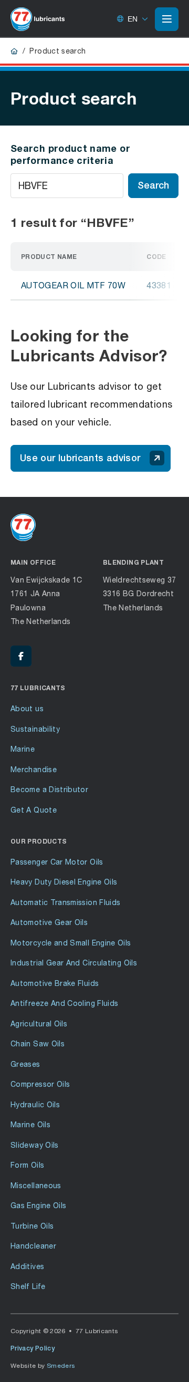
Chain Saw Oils (37, 1043)
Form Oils (27, 1164)
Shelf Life (28, 1286)
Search (153, 185)
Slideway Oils (34, 1144)
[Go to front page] (37, 19)
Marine (22, 748)
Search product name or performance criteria (70, 154)
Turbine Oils (32, 1225)
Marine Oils (30, 1124)
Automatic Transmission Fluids (65, 902)
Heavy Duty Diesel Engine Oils (63, 881)
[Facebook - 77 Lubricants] (21, 656)
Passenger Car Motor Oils (56, 861)
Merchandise (33, 769)
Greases (25, 1063)
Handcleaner (33, 1245)
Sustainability (35, 728)
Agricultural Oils (38, 1023)
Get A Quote (33, 809)
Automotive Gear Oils (49, 922)
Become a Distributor (49, 789)
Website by (43, 1365)
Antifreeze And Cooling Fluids (64, 1003)
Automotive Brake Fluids (54, 983)
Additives (27, 1266)
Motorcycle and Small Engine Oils (70, 942)
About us (27, 708)
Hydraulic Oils (35, 1104)
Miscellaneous (35, 1185)
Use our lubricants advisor (80, 457)
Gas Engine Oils (38, 1205)
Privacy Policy (32, 1348)
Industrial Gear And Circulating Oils (73, 962)
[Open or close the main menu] (166, 19)
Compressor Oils (40, 1083)
